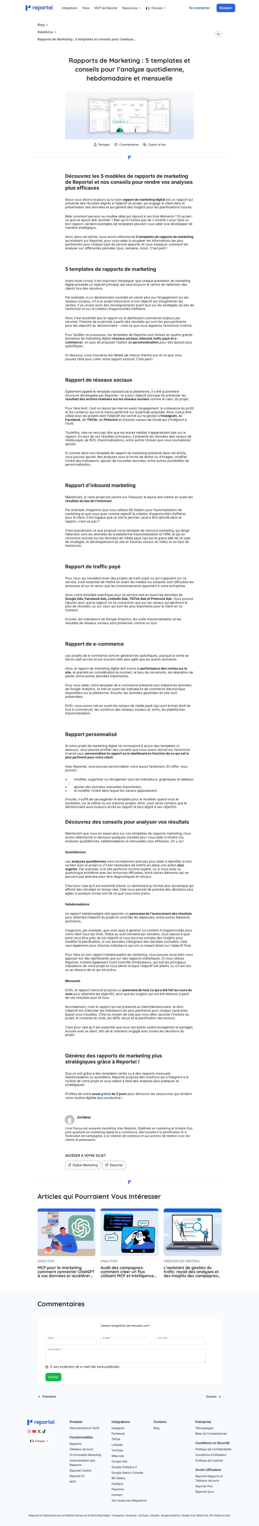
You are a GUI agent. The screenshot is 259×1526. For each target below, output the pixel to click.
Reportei (116, 1165)
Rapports (76, 1443)
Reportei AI (77, 1476)
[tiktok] (44, 1431)
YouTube (117, 1450)
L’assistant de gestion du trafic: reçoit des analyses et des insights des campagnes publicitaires (191, 1272)
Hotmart (117, 1495)
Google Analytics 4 (124, 1467)
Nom (51, 1338)
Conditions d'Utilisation (210, 1455)
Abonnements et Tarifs (84, 1428)
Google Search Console (127, 1472)
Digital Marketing (85, 1165)
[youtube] (34, 1431)
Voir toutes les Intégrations (129, 1500)
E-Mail (107, 1338)
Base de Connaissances (211, 1433)
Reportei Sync (204, 1491)
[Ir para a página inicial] (40, 1422)
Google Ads (119, 1461)
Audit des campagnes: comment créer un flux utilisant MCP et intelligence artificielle (127, 1272)
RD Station (118, 1478)
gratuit (106, 1094)
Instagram (118, 1428)
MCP (73, 1481)
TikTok (116, 1439)
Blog (41, 25)
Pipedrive (118, 1489)
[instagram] (29, 1431)
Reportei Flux (204, 1486)
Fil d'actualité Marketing (85, 1455)
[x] (39, 1431)
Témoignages (204, 1428)
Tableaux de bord (81, 1449)
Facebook (118, 1433)
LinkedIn (117, 1445)
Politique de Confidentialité (213, 1449)
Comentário (54, 1349)
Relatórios (45, 32)
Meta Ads (118, 1456)
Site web (163, 1338)
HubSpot (117, 1483)
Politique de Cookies (209, 1460)
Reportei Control (80, 1470)
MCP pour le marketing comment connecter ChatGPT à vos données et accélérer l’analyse (66, 1272)
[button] (139, 8)
